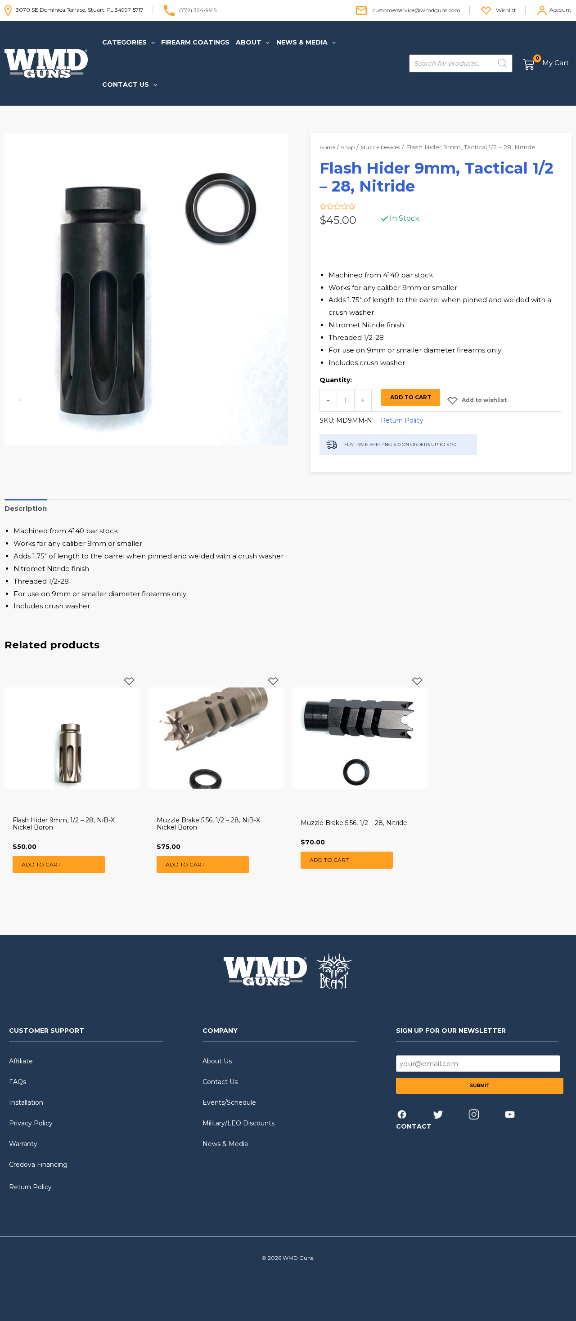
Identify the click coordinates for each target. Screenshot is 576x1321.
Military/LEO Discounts (238, 1123)
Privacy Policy (31, 1123)
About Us (217, 1061)
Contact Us (220, 1082)
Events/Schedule (229, 1102)
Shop (348, 147)
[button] (151, 42)
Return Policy (402, 420)
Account (560, 9)
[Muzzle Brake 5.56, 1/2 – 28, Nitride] (360, 738)
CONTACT (414, 1126)
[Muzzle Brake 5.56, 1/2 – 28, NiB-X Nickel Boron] (216, 738)
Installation (26, 1102)
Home (327, 147)
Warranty (23, 1144)
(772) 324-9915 (197, 9)
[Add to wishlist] (129, 688)
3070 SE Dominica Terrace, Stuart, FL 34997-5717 (78, 9)
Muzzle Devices (380, 147)
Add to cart (410, 397)
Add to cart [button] (41, 864)
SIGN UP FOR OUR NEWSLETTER (451, 1030)
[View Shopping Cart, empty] (547, 64)
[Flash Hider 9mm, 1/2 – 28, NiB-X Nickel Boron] (72, 738)
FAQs (17, 1082)
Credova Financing (38, 1164)
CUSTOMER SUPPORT (46, 1030)
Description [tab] (25, 508)
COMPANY (220, 1030)
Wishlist (506, 9)
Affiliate (21, 1061)
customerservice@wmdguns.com (416, 9)
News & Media (225, 1144)
